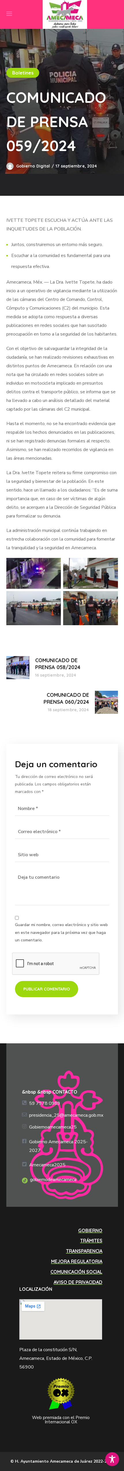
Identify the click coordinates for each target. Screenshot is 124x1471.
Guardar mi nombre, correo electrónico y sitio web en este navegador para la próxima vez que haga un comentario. (61, 932)
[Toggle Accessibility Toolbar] (112, 1459)
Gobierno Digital (33, 166)
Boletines (23, 73)
